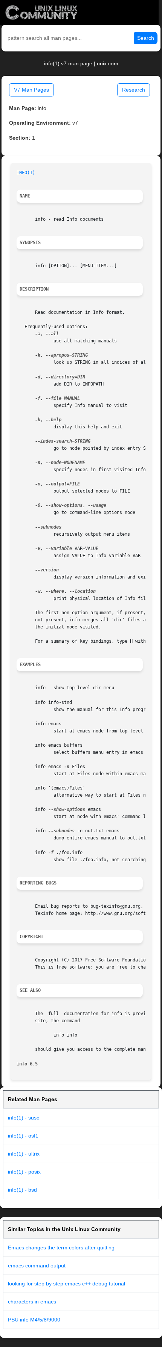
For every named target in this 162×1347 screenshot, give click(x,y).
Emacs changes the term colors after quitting (61, 1248)
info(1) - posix (24, 1172)
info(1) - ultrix (24, 1154)
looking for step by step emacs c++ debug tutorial (66, 1284)
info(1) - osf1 (23, 1136)
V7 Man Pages (31, 90)
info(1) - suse (24, 1118)
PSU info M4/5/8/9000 (34, 1320)
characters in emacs (32, 1302)
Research (133, 90)
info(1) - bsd (22, 1190)
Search (145, 38)
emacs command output (37, 1266)
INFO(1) (26, 172)
